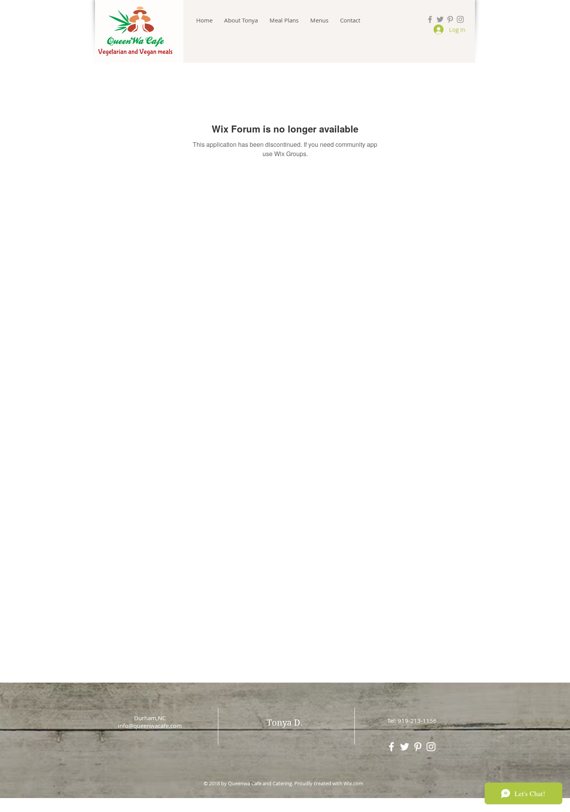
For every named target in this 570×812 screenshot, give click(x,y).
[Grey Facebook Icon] (430, 19)
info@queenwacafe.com (150, 725)
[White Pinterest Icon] (418, 747)
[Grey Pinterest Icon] (450, 19)
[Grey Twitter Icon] (440, 19)
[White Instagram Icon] (431, 747)
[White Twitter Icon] (405, 747)
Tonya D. (284, 722)
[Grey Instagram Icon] (460, 19)
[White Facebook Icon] (391, 747)
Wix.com (353, 783)
